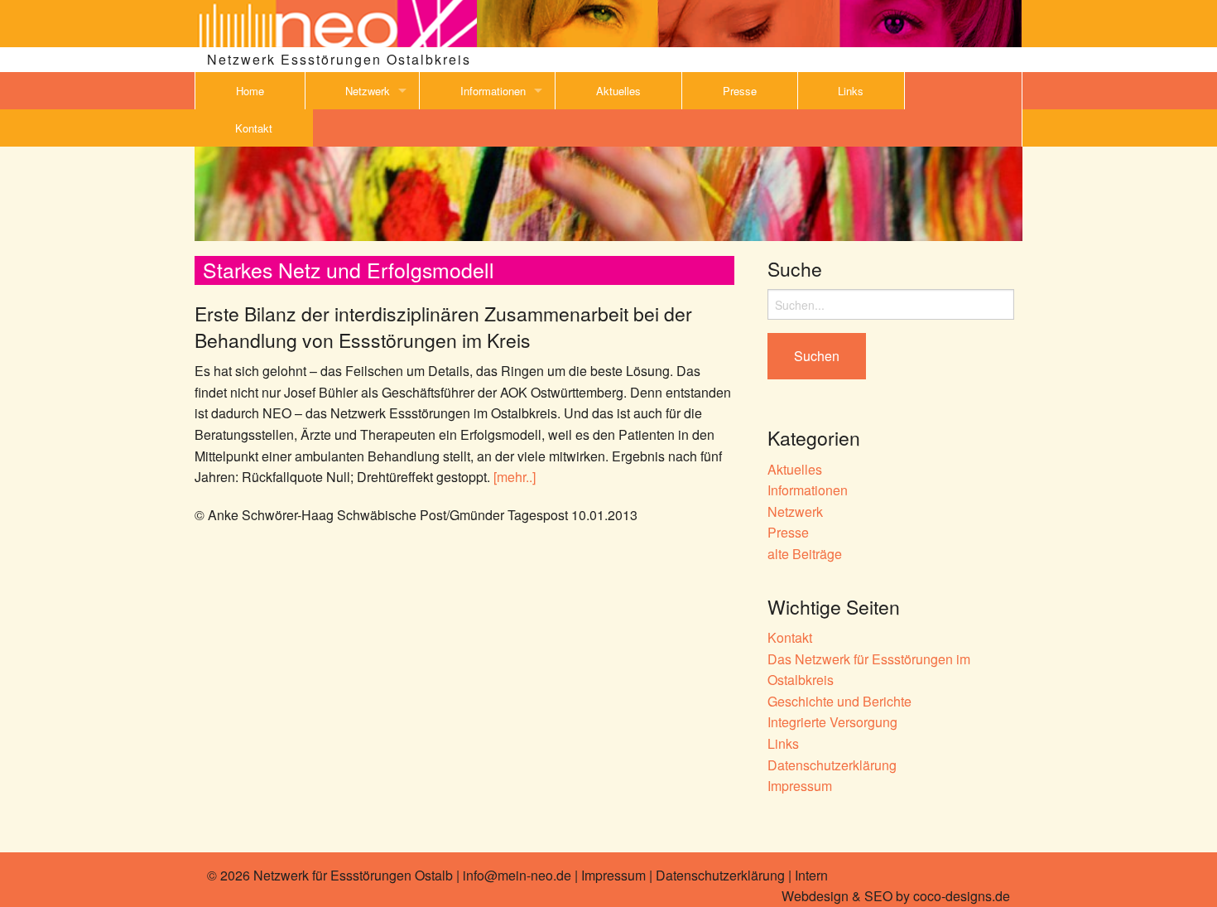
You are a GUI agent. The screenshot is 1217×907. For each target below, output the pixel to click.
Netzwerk (367, 91)
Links (850, 91)
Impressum (799, 785)
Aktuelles (618, 91)
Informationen (493, 91)
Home (250, 91)
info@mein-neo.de (517, 875)
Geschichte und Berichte (839, 701)
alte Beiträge (804, 553)
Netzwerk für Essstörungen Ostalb (353, 875)
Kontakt (253, 128)
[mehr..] (514, 476)
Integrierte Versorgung (832, 721)
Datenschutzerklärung (832, 764)
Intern (811, 875)
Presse (740, 91)
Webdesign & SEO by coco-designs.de (896, 895)
